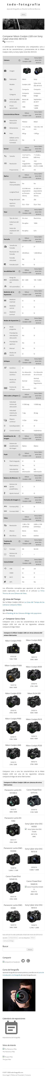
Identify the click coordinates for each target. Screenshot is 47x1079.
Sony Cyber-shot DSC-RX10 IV (38, 60)
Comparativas (13, 938)
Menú (23, 14)
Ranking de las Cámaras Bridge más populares (24, 613)
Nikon (33, 938)
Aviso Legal (6, 1075)
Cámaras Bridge (8, 941)
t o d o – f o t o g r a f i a (23, 4)
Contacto (28, 1075)
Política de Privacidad (17, 1075)
